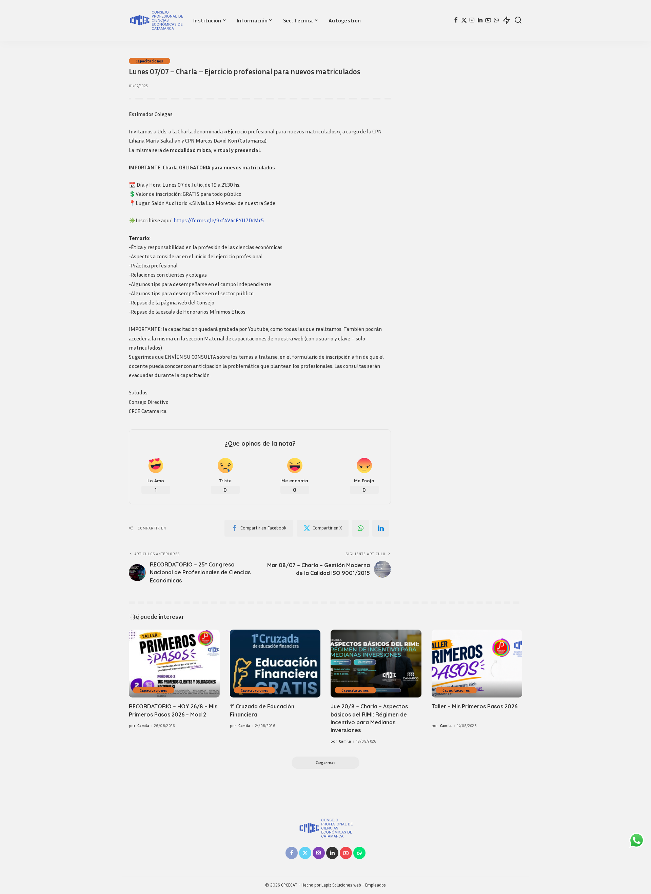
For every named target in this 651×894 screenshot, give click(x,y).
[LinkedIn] (480, 20)
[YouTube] (488, 20)
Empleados (375, 885)
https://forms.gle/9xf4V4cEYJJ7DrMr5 (219, 220)
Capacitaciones (149, 61)
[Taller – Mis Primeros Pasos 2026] (477, 664)
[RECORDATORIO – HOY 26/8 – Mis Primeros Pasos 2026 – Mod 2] (174, 664)
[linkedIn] (380, 528)
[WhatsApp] (496, 20)
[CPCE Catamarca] (156, 20)
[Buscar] (518, 20)
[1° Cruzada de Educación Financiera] (275, 664)
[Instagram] (472, 20)
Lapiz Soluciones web (341, 885)
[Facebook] (456, 20)
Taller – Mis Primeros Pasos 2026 (474, 706)
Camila (143, 725)
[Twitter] (464, 20)
